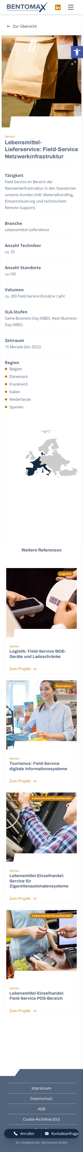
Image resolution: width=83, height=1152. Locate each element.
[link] (77, 52)
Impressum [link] (41, 1088)
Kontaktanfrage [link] (64, 1133)
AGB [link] (41, 1108)
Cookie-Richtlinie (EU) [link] (41, 1119)
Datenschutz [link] (41, 1098)
